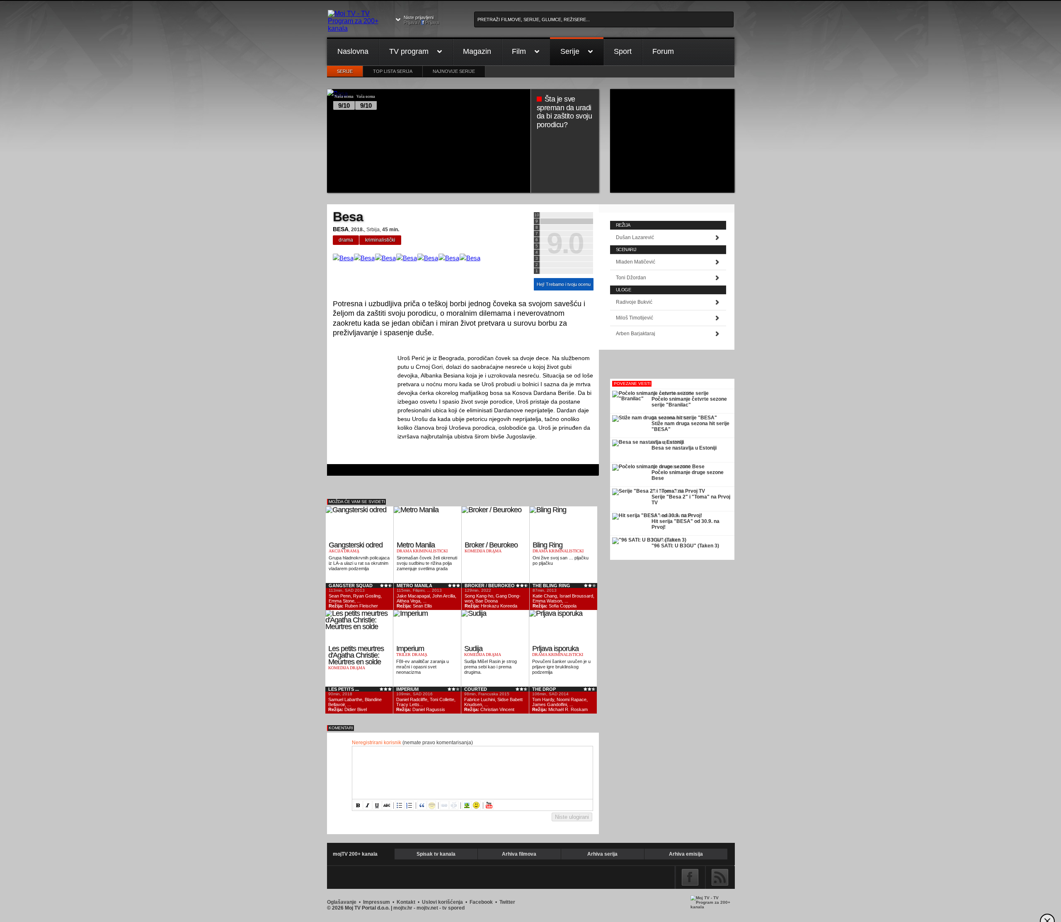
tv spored (453, 908)
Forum (663, 51)
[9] (566, 221)
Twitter (507, 902)
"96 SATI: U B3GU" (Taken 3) (685, 546)
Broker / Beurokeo (491, 545)
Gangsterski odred (356, 545)
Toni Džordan (631, 278)
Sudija (473, 648)
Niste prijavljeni (421, 20)
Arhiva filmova (519, 854)
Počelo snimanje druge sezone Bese (688, 475)
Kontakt (406, 902)
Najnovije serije (454, 71)
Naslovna (352, 51)
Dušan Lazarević (635, 237)
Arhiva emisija (686, 854)
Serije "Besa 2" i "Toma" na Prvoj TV (691, 500)
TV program (409, 51)
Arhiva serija (602, 854)
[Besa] (343, 257)
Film (519, 51)
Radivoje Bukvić (634, 302)
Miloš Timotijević (634, 318)
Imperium (410, 648)
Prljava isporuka (555, 648)
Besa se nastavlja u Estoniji (684, 448)
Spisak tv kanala (436, 854)
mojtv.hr (402, 908)
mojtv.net (427, 908)
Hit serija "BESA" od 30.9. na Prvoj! (685, 524)
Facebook (690, 877)
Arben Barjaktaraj (635, 333)
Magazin (477, 51)
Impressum (376, 902)
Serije (569, 51)
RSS (720, 877)
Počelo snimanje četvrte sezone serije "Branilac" (689, 402)
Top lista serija (392, 71)
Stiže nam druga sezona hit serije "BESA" (690, 426)
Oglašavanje (341, 902)
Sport (623, 51)
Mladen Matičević (635, 262)
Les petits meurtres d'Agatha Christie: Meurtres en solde (356, 655)
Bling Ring (547, 545)
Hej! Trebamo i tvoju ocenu (564, 284)
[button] (358, 805)
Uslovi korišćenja (442, 902)
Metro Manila (416, 545)
